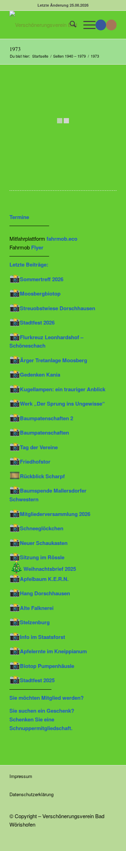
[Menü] (86, 25)
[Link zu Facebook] (101, 25)
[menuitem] (69, 25)
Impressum (20, 776)
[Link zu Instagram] (111, 25)
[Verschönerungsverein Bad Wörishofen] (52, 25)
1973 (15, 48)
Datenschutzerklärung (31, 794)
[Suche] (69, 25)
